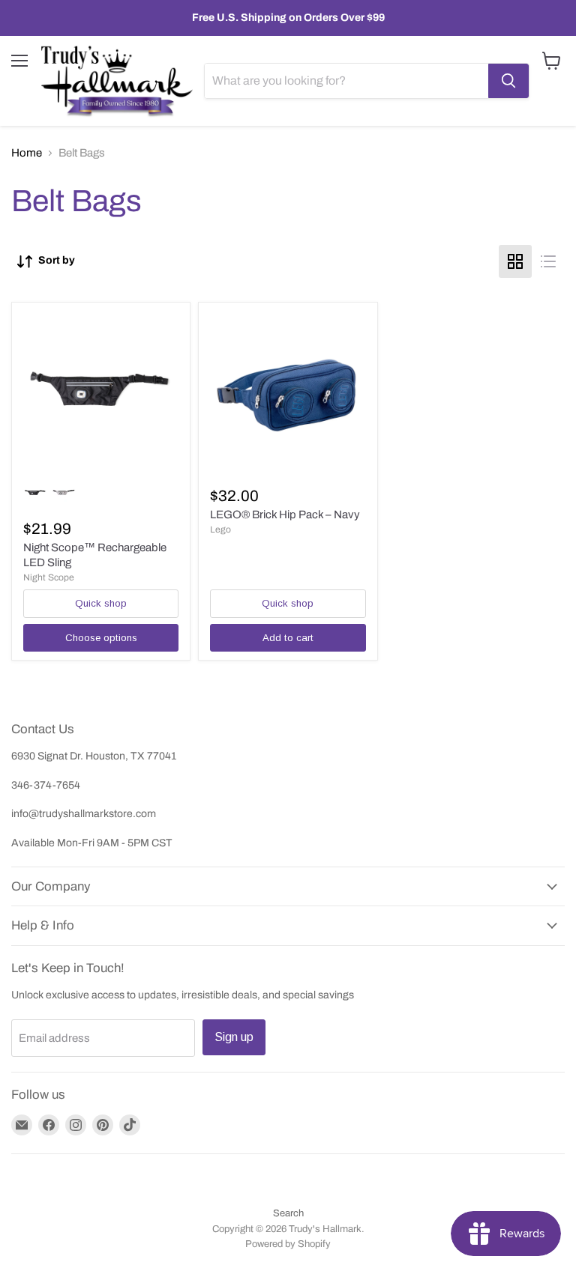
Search (288, 1213)
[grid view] (515, 261)
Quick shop (101, 603)
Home (26, 153)
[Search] (508, 81)
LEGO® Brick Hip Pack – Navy (285, 515)
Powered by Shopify (288, 1244)
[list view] (548, 261)
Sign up (234, 1037)
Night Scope (48, 577)
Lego (220, 529)
